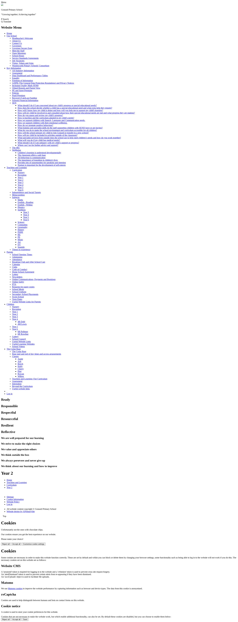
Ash (19, 361)
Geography (22, 227)
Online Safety (18, 282)
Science (21, 222)
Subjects (15, 197)
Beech (20, 364)
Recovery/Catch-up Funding (24, 98)
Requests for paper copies (23, 287)
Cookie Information (15, 499)
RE (19, 234)
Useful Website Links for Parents (26, 302)
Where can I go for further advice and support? (38, 145)
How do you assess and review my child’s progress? (40, 115)
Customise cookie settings (33, 544)
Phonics (21, 207)
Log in (9, 394)
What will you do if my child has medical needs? (39, 140)
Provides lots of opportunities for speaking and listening (42, 162)
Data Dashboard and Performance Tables (30, 75)
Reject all (6, 544)
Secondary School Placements (25, 294)
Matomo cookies (15, 588)
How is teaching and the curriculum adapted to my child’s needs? (46, 118)
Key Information (14, 68)
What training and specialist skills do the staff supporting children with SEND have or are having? (60, 128)
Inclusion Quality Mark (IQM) (25, 85)
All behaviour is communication (31, 157)
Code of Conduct (19, 269)
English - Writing (25, 205)
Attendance (17, 259)
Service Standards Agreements (25, 58)
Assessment (17, 73)
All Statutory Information (23, 70)
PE (19, 237)
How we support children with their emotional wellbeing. (42, 123)
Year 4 (20, 185)
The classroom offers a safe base (32, 155)
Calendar (16, 264)
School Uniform (19, 292)
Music (20, 239)
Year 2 (20, 180)
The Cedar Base (14, 349)
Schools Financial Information (25, 100)
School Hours (18, 56)
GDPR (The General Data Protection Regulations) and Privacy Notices (43, 83)
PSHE (20, 232)
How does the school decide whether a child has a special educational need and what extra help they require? (65, 108)
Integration (16, 384)
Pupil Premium (18, 95)
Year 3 (20, 182)
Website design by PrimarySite (21, 511)
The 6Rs (16, 147)
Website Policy (13, 502)
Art (19, 242)
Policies (15, 93)
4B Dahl (21, 321)
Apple (20, 359)
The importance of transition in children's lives (38, 160)
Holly (20, 366)
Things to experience (21, 249)
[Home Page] (2, 5)
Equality (15, 78)
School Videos (18, 346)
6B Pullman (23, 331)
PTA (14, 284)
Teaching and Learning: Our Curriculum (29, 379)
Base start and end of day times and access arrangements (36, 354)
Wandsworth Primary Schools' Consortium (30, 65)
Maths (20, 200)
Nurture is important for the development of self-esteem (42, 165)
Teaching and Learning (17, 167)
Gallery (15, 336)
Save (25, 619)
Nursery (21, 172)
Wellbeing (16, 150)
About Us (16, 41)
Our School (12, 36)
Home (9, 33)
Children (10, 304)
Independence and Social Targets (26, 192)
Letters (15, 274)
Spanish (21, 247)
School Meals (18, 289)
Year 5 (20, 187)
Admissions (17, 257)
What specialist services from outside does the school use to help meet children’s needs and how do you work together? (69, 138)
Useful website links (21, 389)
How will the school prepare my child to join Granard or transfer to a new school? (53, 133)
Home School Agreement (23, 272)
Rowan (21, 374)
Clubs (14, 267)
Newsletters (17, 277)
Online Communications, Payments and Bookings (34, 279)
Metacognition (18, 195)
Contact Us (17, 43)
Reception (22, 175)
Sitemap (10, 497)
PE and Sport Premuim (22, 90)
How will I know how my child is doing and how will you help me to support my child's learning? (60, 110)
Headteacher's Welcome (22, 38)
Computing (22, 225)
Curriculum (17, 170)
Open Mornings (19, 53)
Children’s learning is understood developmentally (39, 152)
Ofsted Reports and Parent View (26, 88)
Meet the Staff (18, 51)
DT (19, 244)
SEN (14, 103)
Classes (15, 356)
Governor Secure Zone (22, 48)
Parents (10, 252)
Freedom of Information (22, 80)
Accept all (16, 544)
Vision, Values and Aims (22, 63)
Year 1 (20, 177)
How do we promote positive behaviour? (35, 125)
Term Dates (17, 299)
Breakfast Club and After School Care (28, 262)
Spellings (22, 210)
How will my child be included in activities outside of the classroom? (47, 135)
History (21, 230)
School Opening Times (22, 254)
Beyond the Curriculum (22, 386)
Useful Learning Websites (23, 344)
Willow (21, 376)
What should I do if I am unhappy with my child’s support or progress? (48, 143)
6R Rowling (23, 334)
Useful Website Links (21, 341)
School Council (19, 339)
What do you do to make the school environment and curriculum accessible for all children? (57, 130)
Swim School (18, 297)
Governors (16, 46)
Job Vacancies (18, 61)
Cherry (21, 369)
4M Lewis (22, 324)
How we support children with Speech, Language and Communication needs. (51, 120)
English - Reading (25, 202)
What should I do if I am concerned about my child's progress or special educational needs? (57, 105)
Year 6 (20, 190)
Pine (19, 371)
